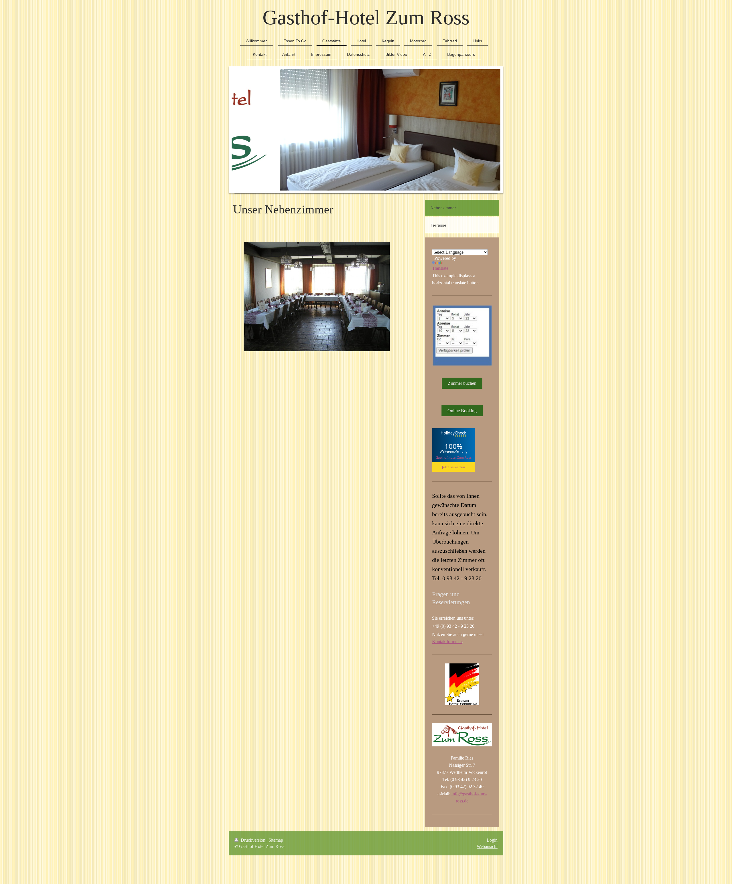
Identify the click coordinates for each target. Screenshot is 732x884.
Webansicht (487, 846)
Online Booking (462, 410)
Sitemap (275, 840)
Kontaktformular (447, 641)
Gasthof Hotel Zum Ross (454, 457)
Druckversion (253, 840)
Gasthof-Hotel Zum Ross (366, 17)
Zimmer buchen (462, 383)
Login (492, 840)
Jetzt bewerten (453, 467)
